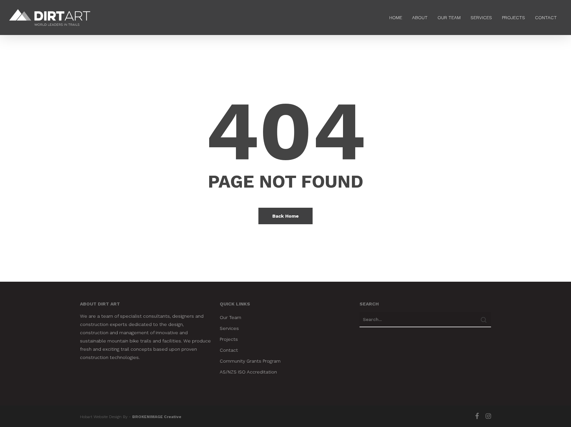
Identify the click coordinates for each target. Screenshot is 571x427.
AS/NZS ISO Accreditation (248, 371)
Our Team (230, 317)
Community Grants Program (250, 361)
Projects (229, 339)
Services (229, 328)
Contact (229, 350)
